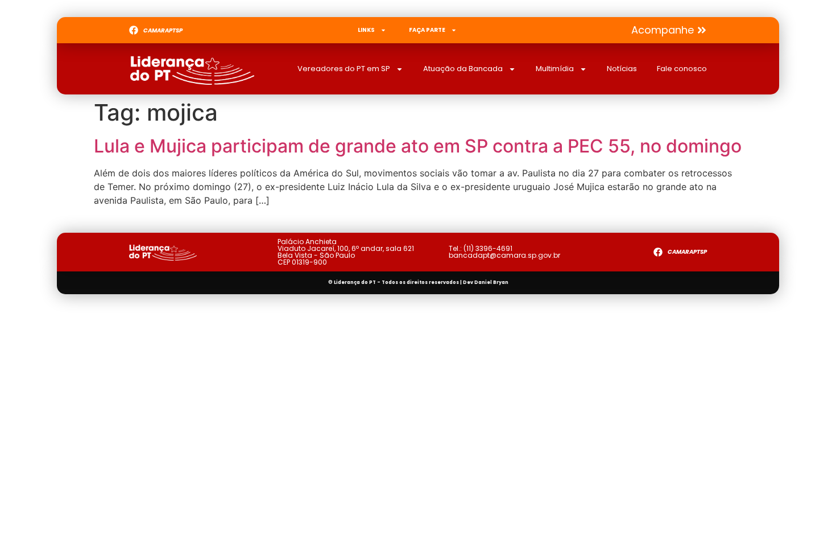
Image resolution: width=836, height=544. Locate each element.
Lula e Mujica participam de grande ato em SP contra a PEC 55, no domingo (418, 146)
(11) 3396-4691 (487, 248)
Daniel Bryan (491, 282)
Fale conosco (682, 68)
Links (366, 30)
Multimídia (555, 68)
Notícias (622, 68)
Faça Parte (427, 30)
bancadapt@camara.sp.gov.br (504, 255)
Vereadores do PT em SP (343, 68)
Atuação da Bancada (463, 68)
